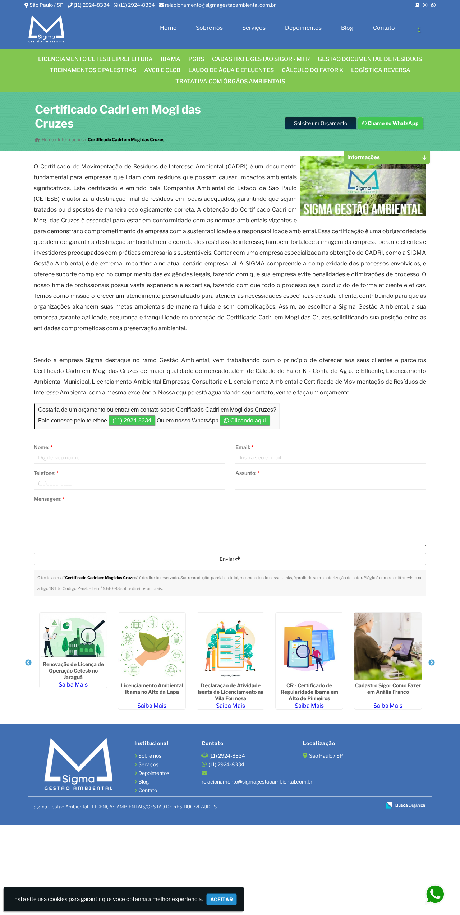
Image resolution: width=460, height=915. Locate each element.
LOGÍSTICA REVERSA (380, 70)
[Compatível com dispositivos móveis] (372, 805)
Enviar (227, 559)
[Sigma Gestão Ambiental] (78, 765)
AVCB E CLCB (162, 70)
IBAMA (170, 59)
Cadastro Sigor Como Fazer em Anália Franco (388, 688)
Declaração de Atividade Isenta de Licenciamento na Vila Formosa (230, 691)
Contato (384, 27)
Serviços (254, 27)
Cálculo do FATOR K (312, 70)
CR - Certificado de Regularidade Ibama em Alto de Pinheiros (309, 691)
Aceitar (221, 899)
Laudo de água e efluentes (231, 70)
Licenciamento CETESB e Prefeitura (95, 59)
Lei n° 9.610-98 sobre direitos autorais (127, 588)
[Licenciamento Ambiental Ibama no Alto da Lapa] (151, 646)
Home (168, 27)
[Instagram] (425, 5)
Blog (347, 27)
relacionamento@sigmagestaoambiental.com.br (220, 5)
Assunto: (247, 473)
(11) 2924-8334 (92, 5)
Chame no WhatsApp (393, 123)
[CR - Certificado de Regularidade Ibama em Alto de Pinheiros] (309, 646)
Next (431, 662)
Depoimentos (303, 27)
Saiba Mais (73, 684)
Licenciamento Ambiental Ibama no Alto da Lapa (152, 688)
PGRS (196, 59)
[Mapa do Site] (305, 805)
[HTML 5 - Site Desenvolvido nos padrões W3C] (324, 805)
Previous (28, 662)
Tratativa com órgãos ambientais (230, 81)
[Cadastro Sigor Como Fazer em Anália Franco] (388, 646)
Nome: (43, 447)
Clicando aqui (247, 420)
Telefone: (46, 473)
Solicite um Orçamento (320, 123)
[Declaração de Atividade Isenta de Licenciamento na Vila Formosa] (230, 646)
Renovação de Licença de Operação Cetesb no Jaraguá (73, 670)
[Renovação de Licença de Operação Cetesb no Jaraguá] (73, 635)
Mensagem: (49, 499)
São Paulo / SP (46, 5)
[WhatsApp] (433, 5)
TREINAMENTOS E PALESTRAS (93, 70)
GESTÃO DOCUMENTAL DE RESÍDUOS (370, 59)
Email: (244, 447)
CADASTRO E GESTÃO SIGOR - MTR (261, 59)
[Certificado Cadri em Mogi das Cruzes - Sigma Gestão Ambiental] (46, 29)
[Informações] (419, 29)
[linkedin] (417, 5)
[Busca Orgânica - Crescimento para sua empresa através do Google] (405, 804)
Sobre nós (209, 27)
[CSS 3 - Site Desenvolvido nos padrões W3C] (348, 805)
